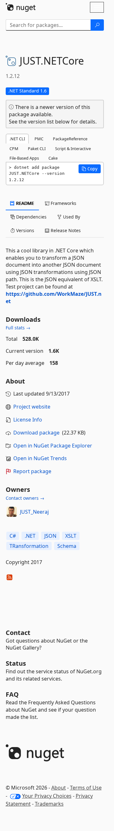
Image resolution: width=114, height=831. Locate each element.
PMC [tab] (39, 139)
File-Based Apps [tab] (24, 158)
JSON (50, 535)
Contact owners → (25, 498)
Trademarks (49, 803)
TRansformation (29, 545)
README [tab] (24, 203)
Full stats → (18, 328)
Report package (32, 471)
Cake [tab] (53, 158)
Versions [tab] (24, 230)
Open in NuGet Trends (40, 458)
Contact (18, 632)
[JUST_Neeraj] (11, 511)
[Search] (97, 25)
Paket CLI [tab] (37, 148)
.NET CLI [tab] (17, 139)
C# (13, 535)
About (58, 787)
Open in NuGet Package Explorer (52, 445)
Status (16, 663)
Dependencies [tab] (31, 217)
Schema (66, 545)
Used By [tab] (71, 217)
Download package (36, 432)
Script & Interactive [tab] (73, 148)
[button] (90, 168)
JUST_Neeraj (34, 511)
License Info (27, 419)
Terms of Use (86, 787)
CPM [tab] (14, 148)
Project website (31, 406)
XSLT (70, 535)
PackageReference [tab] (70, 139)
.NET (30, 535)
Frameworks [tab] (62, 203)
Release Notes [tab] (65, 230)
